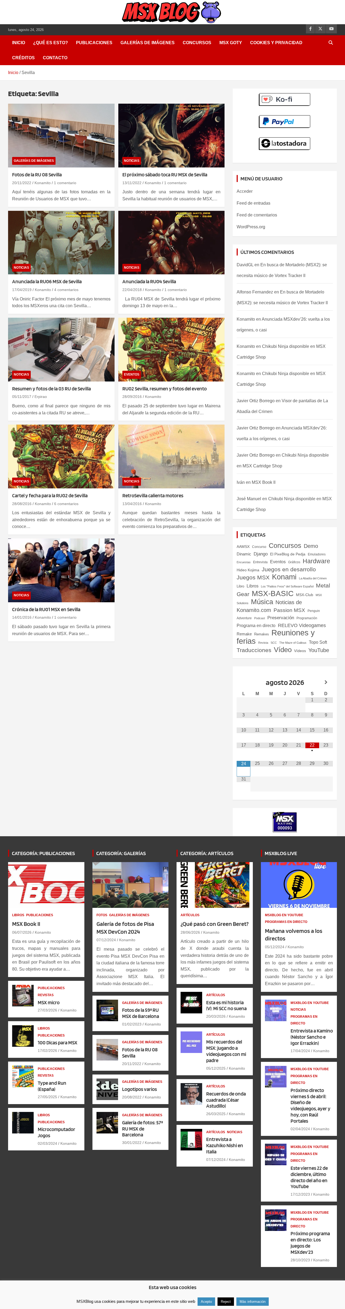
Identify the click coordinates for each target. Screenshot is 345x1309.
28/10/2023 (300, 1260)
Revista (263, 642)
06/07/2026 (22, 932)
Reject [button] (226, 1302)
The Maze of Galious (292, 642)
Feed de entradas (253, 203)
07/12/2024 (106, 940)
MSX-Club (304, 595)
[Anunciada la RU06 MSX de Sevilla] (61, 243)
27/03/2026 (47, 1010)
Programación (306, 618)
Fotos (101, 915)
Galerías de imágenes (147, 42)
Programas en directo (286, 922)
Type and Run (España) (52, 1086)
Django (261, 553)
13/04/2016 (132, 504)
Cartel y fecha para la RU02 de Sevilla (50, 495)
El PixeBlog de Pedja (287, 554)
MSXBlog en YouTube (284, 915)
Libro (240, 586)
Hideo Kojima (248, 570)
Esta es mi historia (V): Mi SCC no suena (226, 1005)
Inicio (18, 42)
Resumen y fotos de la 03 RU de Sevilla (51, 389)
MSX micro (49, 1002)
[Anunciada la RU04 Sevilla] (171, 243)
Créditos (23, 57)
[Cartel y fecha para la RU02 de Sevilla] (61, 456)
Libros (252, 586)
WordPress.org (251, 227)
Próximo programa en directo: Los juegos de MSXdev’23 (310, 1242)
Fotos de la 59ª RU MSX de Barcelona (140, 1013)
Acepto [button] (206, 1302)
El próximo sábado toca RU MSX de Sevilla (164, 175)
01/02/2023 (132, 1024)
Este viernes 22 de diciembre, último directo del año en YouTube (309, 1177)
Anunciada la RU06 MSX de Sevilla (47, 281)
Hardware (316, 561)
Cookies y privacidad (276, 42)
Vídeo (283, 650)
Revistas (46, 995)
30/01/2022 (132, 1142)
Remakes (261, 634)
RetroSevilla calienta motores (152, 495)
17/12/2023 (300, 1194)
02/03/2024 (47, 1143)
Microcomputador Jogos (56, 1132)
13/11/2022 (132, 183)
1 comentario (65, 183)
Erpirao (40, 396)
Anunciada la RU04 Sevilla (149, 281)
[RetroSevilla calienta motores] (171, 456)
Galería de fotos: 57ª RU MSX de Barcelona (142, 1128)
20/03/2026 (216, 1016)
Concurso (259, 547)
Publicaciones (94, 42)
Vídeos (300, 651)
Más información (252, 1302)
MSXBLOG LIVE (281, 853)
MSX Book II (263, 482)
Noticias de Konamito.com (269, 606)
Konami (284, 577)
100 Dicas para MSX (57, 1043)
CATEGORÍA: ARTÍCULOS (206, 853)
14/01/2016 (22, 617)
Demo (311, 546)
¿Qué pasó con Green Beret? (215, 923)
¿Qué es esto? (50, 42)
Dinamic (244, 554)
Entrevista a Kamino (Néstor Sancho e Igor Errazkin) (312, 1037)
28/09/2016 (132, 396)
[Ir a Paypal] (285, 118)
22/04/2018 (132, 290)
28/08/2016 (22, 504)
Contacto (55, 57)
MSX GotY (230, 42)
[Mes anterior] (243, 682)
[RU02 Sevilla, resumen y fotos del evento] (171, 349)
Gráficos (294, 562)
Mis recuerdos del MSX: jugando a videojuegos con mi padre (226, 1051)
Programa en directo (256, 625)
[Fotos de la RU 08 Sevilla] (61, 136)
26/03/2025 (216, 1114)
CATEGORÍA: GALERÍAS (121, 853)
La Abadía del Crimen (313, 578)
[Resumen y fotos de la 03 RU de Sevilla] (61, 349)
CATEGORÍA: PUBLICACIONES (43, 853)
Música (262, 602)
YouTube (318, 650)
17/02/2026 (47, 1050)
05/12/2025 (216, 1068)
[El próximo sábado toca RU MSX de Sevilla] (171, 136)
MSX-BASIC (273, 593)
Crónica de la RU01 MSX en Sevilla (46, 609)
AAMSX (243, 546)
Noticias (131, 161)
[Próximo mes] (326, 682)
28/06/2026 (190, 932)
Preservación (280, 617)
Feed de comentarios (257, 215)
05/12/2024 (274, 947)
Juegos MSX (253, 577)
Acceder (245, 191)
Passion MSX (289, 610)
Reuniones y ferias (276, 637)
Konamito (42, 183)
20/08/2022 (132, 1097)
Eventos (131, 374)
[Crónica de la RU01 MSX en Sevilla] (61, 570)
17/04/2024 (300, 1051)
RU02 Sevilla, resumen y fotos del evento (164, 389)
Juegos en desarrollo (289, 569)
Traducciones (254, 650)
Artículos (190, 915)
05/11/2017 (21, 396)
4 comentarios (66, 290)
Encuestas (244, 562)
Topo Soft (318, 642)
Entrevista (260, 562)
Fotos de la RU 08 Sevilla (37, 175)
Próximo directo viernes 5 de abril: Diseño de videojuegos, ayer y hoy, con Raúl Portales (310, 1105)
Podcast (259, 618)
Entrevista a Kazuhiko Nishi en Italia (224, 1145)
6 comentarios (66, 504)
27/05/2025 (47, 1097)
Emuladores (317, 554)
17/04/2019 (22, 290)
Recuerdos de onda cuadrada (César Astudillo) (226, 1100)
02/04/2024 (300, 1129)
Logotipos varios (139, 1089)
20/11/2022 (21, 183)
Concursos (197, 42)
